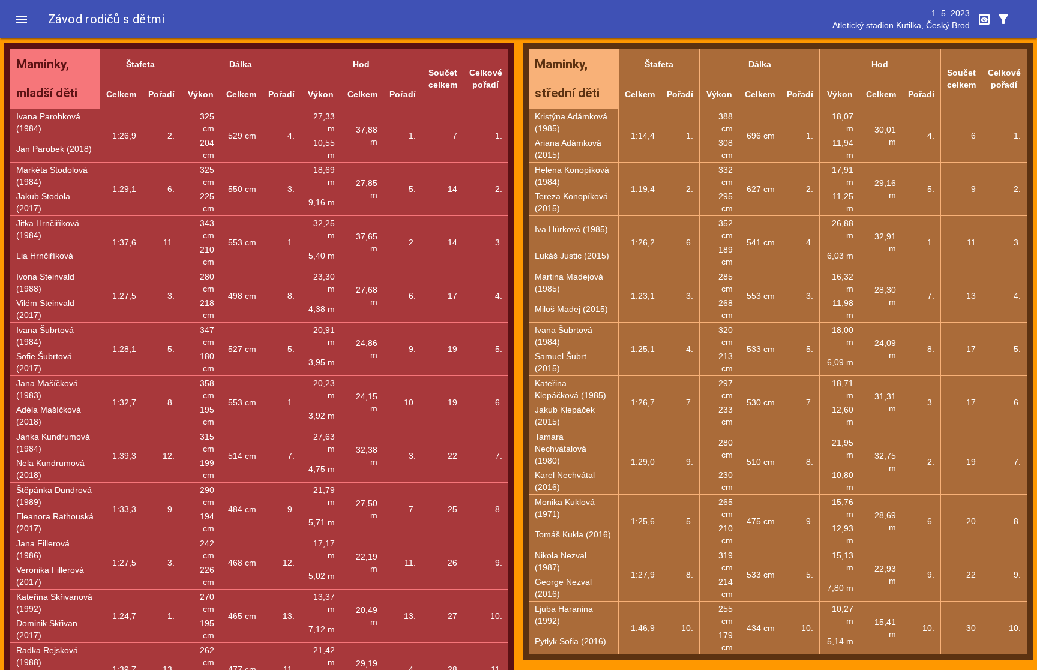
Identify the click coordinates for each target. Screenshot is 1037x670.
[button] (21, 19)
